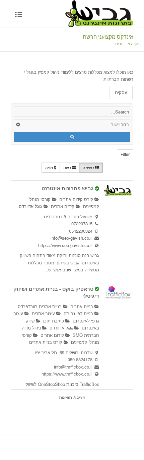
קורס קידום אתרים (76, 199)
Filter (125, 154)
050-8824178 (80, 359)
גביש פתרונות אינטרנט (67, 188)
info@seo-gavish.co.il (71, 238)
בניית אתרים (82, 306)
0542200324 (80, 231)
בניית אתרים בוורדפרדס (40, 306)
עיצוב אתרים (44, 313)
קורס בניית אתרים (46, 342)
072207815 (81, 223)
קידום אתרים (63, 206)
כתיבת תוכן (54, 320)
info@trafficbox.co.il (73, 367)
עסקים (121, 92)
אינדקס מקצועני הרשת (108, 36)
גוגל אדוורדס (31, 206)
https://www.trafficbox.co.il (67, 374)
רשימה (89, 167)
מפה (49, 167)
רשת (67, 167)
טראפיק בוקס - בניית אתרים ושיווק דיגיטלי (56, 292)
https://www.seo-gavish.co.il (65, 245)
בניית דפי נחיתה (79, 313)
